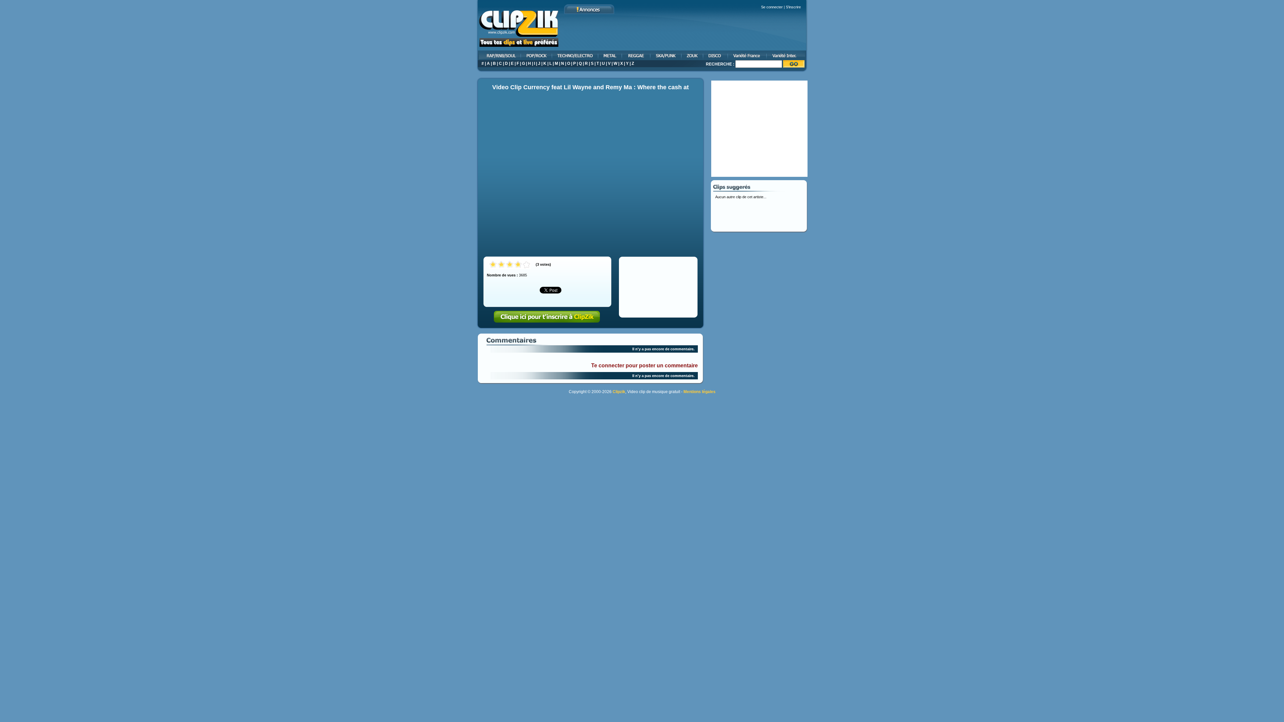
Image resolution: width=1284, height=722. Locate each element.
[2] (501, 265)
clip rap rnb (498, 55)
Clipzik (619, 391)
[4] (518, 265)
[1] (493, 265)
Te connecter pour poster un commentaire (644, 365)
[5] (526, 265)
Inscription (547, 317)
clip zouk (693, 55)
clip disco (716, 55)
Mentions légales (699, 391)
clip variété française (747, 55)
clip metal (610, 55)
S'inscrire (793, 7)
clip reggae (636, 55)
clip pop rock (536, 55)
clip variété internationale (787, 55)
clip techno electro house (575, 55)
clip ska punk (666, 55)
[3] (510, 265)
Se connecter (772, 7)
